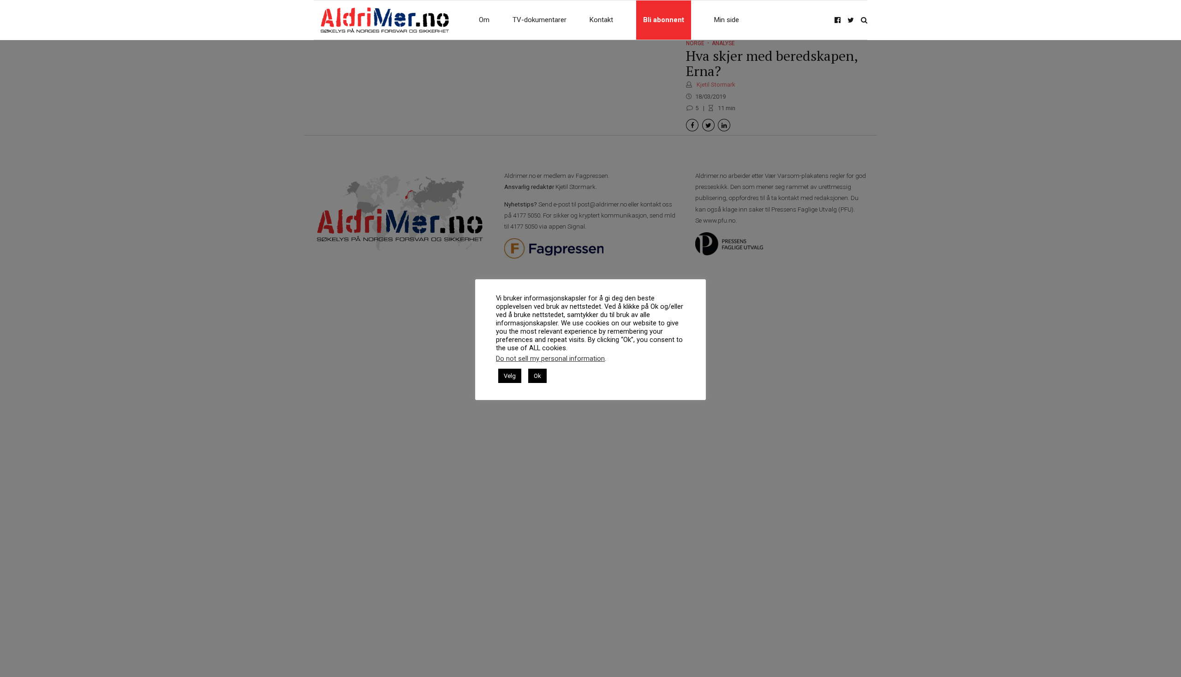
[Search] (864, 20)
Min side (726, 20)
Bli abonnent (663, 20)
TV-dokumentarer (540, 20)
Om (484, 20)
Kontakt (601, 20)
